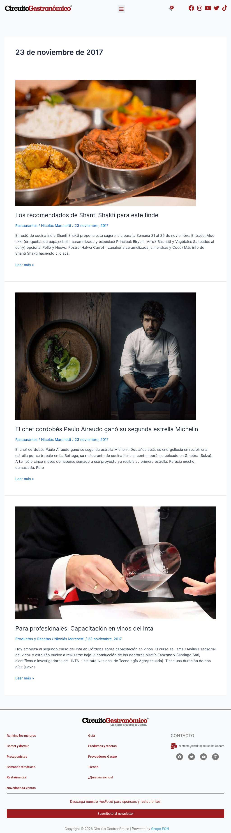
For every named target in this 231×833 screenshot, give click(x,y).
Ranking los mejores (21, 735)
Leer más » (24, 264)
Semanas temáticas (21, 767)
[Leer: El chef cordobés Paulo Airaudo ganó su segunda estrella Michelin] (105, 356)
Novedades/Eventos (21, 788)
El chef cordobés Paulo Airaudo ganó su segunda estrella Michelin (106, 429)
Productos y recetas (102, 746)
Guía (91, 735)
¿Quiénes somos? (100, 777)
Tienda (93, 767)
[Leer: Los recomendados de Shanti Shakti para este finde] (105, 142)
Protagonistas (17, 756)
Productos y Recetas (33, 639)
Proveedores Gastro (102, 756)
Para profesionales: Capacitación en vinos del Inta (84, 628)
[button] (121, 9)
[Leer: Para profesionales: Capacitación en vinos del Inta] (115, 562)
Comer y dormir (18, 746)
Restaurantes (26, 225)
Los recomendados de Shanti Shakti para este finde (86, 215)
